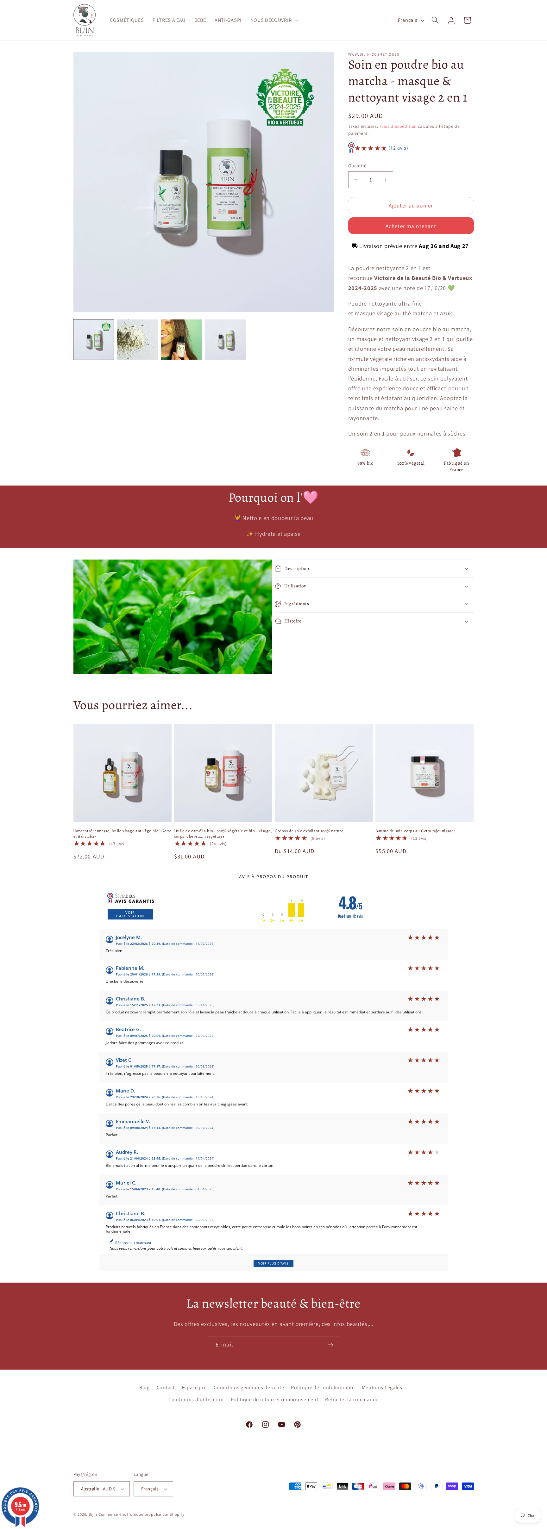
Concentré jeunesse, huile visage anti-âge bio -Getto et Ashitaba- (122, 833)
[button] (274, 20)
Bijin (93, 1514)
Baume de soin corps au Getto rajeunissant (415, 830)
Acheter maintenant (411, 226)
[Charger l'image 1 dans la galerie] (93, 339)
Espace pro (194, 1387)
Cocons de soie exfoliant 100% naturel (309, 830)
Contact (166, 1387)
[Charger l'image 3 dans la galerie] (181, 339)
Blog (144, 1387)
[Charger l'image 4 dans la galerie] (225, 339)
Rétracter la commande (352, 1399)
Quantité (357, 166)
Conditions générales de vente (249, 1387)
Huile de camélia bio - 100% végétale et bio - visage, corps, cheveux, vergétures (223, 833)
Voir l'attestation (130, 914)
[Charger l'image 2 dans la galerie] (137, 339)
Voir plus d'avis (273, 1263)
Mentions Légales (382, 1387)
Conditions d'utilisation (196, 1399)
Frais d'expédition (398, 126)
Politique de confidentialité (323, 1387)
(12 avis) (398, 148)
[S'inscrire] (331, 1344)
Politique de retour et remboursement (274, 1399)
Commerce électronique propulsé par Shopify (141, 1514)
